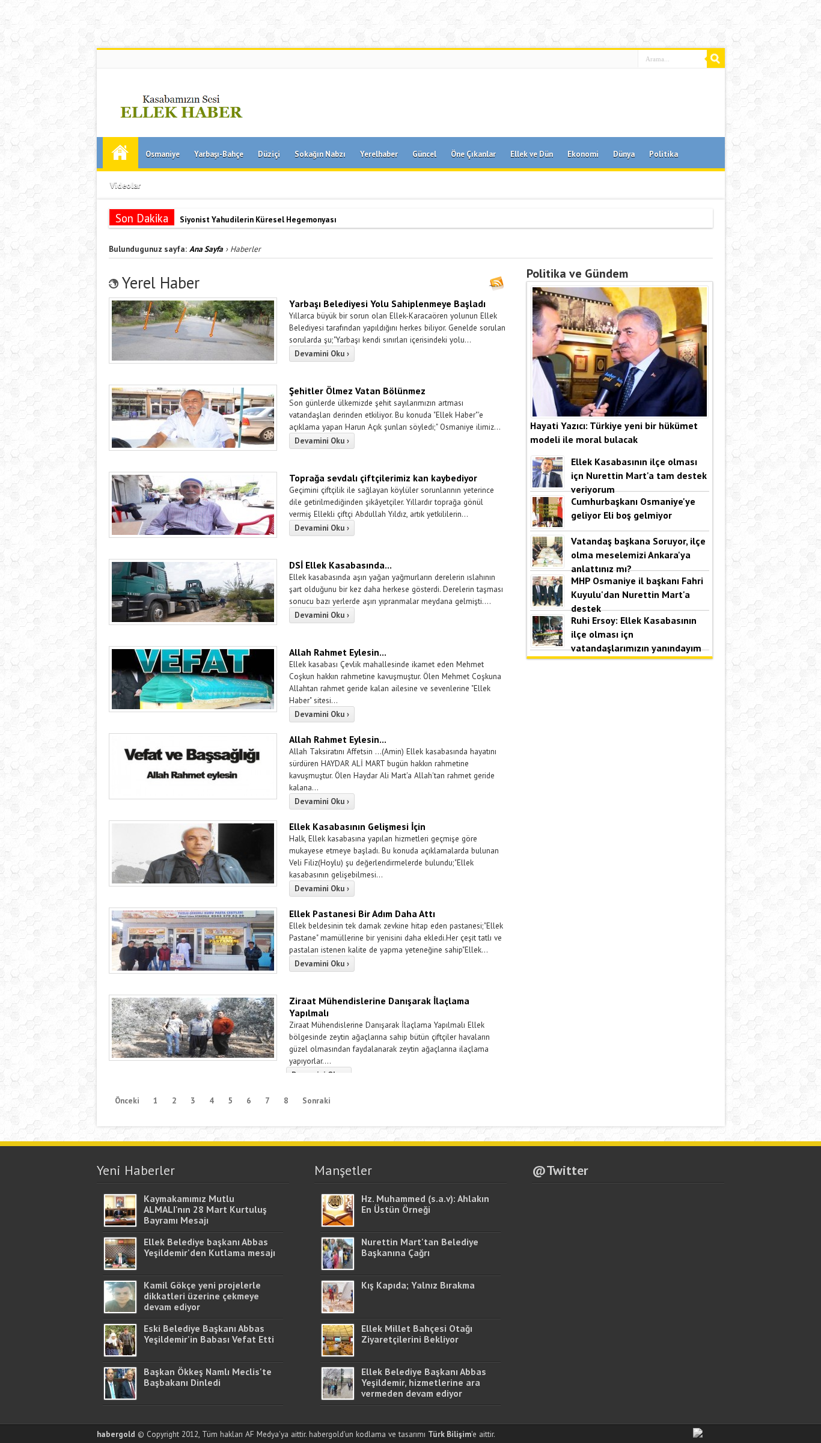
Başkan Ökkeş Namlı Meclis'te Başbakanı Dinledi (208, 1376)
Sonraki (316, 1100)
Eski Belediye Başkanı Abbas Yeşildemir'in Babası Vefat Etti (209, 1333)
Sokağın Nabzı (320, 154)
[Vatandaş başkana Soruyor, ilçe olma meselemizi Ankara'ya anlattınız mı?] (547, 564)
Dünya (624, 154)
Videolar (125, 185)
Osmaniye (162, 154)
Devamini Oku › (322, 353)
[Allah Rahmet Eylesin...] (193, 709)
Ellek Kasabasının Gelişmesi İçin (357, 826)
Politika (663, 154)
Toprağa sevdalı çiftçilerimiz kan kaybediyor (383, 478)
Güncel (424, 154)
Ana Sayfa (120, 152)
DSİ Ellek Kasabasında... (340, 565)
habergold (116, 1434)
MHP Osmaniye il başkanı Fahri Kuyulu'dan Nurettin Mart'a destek (637, 594)
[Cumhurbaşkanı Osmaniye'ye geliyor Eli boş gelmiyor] (547, 525)
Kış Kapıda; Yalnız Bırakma (418, 1285)
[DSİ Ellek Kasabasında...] (193, 622)
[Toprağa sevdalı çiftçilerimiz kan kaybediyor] (193, 534)
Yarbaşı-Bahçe (218, 154)
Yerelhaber (379, 154)
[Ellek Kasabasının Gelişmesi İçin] (193, 883)
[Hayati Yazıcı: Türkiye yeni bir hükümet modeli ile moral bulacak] (619, 414)
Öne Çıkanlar (473, 154)
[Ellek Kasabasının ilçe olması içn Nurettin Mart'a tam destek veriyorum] (547, 485)
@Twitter (560, 1170)
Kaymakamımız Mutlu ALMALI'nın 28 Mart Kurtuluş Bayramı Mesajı (205, 1209)
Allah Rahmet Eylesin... (337, 652)
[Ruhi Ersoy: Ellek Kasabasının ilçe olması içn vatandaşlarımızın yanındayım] (547, 644)
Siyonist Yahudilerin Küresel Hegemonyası (258, 219)
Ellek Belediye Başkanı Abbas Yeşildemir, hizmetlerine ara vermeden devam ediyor (423, 1382)
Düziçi (269, 154)
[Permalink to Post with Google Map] (120, 1223)
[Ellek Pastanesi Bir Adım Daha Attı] (193, 970)
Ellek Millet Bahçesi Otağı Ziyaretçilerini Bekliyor (416, 1333)
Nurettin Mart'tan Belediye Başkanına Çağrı (419, 1247)
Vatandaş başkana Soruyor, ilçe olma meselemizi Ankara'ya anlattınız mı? (638, 554)
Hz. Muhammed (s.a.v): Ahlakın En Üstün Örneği (425, 1203)
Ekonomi (583, 154)
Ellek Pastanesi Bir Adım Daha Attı (362, 914)
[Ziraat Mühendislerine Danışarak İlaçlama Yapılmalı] (193, 1057)
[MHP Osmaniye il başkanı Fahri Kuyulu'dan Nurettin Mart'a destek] (547, 604)
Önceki (127, 1100)
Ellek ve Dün (531, 154)
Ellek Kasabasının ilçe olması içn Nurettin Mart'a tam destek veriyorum (639, 475)
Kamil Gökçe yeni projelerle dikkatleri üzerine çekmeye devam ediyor (202, 1296)
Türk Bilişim (449, 1434)
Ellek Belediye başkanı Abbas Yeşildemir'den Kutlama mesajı (209, 1247)
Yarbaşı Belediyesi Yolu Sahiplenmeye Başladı (387, 303)
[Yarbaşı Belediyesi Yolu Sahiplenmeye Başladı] (193, 360)
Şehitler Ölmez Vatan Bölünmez (357, 391)
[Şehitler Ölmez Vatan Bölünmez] (193, 447)
